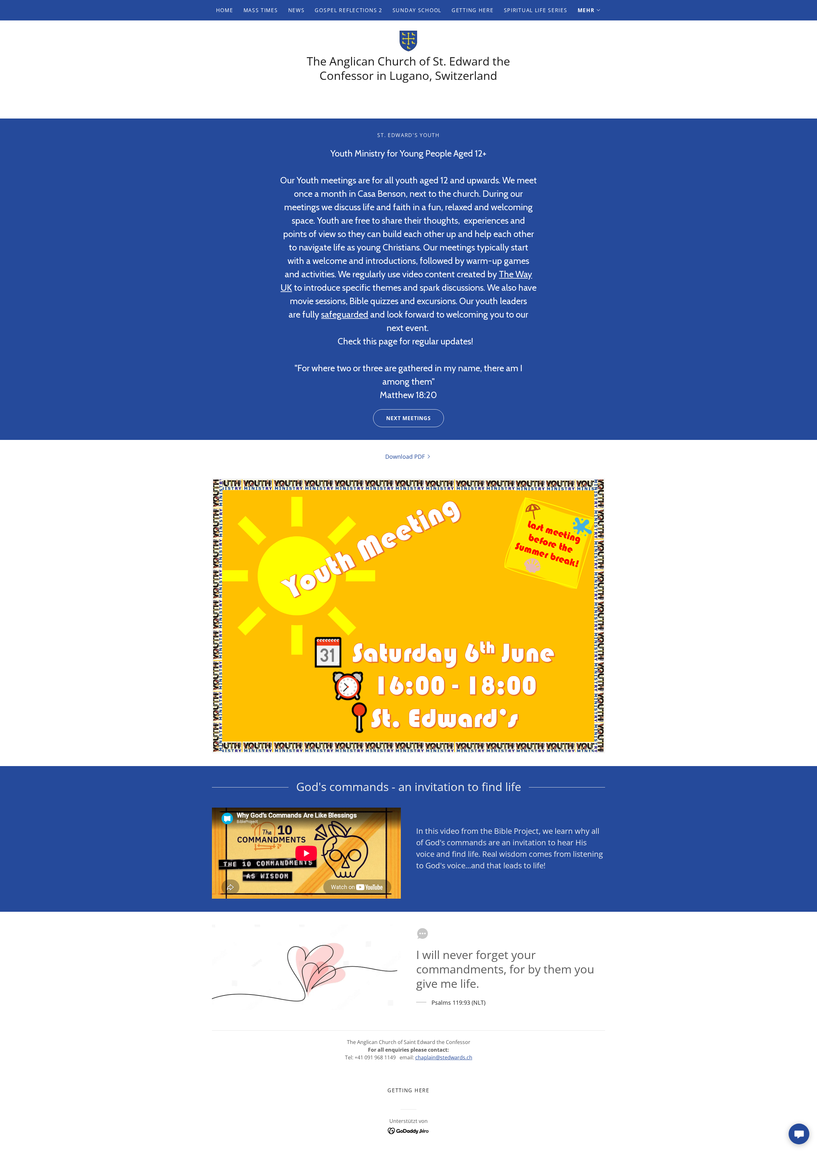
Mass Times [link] (261, 10)
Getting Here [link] (473, 10)
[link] (408, 40)
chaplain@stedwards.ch (443, 1057)
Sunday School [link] (417, 10)
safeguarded (344, 314)
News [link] (296, 10)
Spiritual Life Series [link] (535, 10)
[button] (589, 10)
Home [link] (224, 10)
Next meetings (408, 418)
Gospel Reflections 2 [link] (348, 10)
